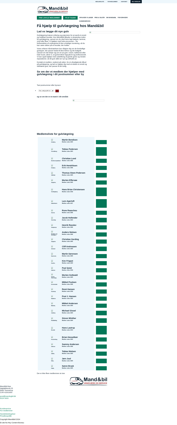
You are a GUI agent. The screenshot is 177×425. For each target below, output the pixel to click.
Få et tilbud (70, 18)
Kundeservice (84, 21)
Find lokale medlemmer (49, 18)
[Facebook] (2, 403)
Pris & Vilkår (99, 17)
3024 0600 (4, 398)
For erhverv (123, 17)
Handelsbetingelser (7, 414)
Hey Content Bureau (16, 423)
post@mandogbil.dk (8, 396)
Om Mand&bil (111, 17)
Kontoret (124, 1)
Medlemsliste (100, 1)
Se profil (100, 142)
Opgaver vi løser (86, 17)
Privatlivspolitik (6, 416)
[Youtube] (7, 403)
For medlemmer (112, 1)
